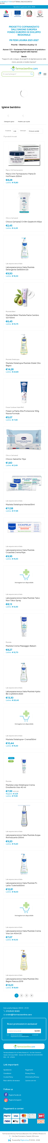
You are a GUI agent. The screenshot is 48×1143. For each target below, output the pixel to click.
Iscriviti (37, 1031)
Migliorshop (24, 1140)
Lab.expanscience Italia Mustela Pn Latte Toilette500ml (21, 884)
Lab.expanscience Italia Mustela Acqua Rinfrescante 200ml (23, 836)
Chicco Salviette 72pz (16, 459)
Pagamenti (29, 1070)
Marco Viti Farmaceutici (14, 170)
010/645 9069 (12, 1011)
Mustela (8, 642)
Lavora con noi (30, 1081)
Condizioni (7, 1073)
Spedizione (7, 1070)
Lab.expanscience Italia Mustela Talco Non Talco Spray (23, 599)
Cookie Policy (8, 1077)
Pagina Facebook (14, 1095)
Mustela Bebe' (11, 311)
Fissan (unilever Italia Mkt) (15, 407)
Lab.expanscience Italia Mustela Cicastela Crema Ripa (20, 551)
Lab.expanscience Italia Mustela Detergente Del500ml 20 (20, 268)
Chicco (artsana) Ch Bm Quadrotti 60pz (24, 221)
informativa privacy (27, 1035)
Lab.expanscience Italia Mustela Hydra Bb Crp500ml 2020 (23, 692)
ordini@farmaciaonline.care (19, 1014)
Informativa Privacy (32, 1077)
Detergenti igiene (9, 121)
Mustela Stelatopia (12, 359)
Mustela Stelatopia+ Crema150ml (21, 739)
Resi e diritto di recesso (11, 1081)
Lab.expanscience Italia (14, 264)
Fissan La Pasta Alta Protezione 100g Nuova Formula (22, 412)
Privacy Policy (30, 1073)
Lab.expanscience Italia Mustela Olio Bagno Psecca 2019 (22, 980)
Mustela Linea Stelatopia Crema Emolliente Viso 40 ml (20, 786)
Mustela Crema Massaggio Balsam (21, 646)
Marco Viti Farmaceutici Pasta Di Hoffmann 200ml (21, 175)
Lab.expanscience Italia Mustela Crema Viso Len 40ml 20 (23, 932)
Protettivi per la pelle (24, 121)
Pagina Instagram (14, 1100)
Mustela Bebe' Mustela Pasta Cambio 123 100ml (22, 316)
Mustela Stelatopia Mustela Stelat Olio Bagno (23, 364)
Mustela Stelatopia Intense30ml (20, 504)
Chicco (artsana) (12, 218)
